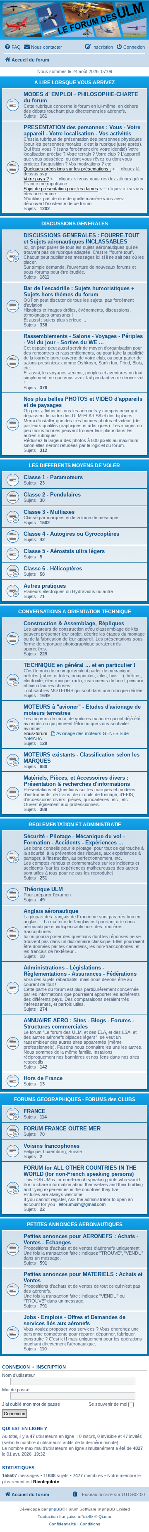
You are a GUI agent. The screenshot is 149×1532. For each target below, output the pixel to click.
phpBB (55, 1509)
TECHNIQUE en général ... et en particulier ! (79, 665)
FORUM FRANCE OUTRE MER (62, 1128)
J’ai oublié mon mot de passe (31, 1404)
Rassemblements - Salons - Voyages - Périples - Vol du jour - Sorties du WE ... (83, 339)
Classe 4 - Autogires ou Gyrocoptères (71, 534)
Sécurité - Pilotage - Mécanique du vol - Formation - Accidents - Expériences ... (74, 839)
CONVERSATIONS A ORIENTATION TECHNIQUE (74, 612)
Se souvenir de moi (108, 1404)
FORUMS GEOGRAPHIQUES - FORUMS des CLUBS (74, 1099)
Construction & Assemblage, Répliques (74, 623)
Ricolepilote (46, 1481)
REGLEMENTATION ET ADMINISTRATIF (75, 824)
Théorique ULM (43, 889)
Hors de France (43, 1078)
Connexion (16, 1366)
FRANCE (35, 1111)
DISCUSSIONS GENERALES (74, 224)
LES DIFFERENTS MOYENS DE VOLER (74, 465)
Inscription (51, 1366)
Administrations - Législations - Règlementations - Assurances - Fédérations (80, 971)
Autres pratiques (45, 586)
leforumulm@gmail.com (82, 1204)
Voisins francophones (51, 1146)
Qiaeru (105, 1516)
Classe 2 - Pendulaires (52, 495)
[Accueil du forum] (74, 19)
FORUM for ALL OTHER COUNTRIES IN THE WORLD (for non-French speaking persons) (80, 1171)
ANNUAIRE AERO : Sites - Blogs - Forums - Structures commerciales (79, 1023)
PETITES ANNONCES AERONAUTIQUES (75, 1224)
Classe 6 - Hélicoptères (53, 568)
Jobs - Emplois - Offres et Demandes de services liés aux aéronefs (74, 1320)
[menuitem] (12, 47)
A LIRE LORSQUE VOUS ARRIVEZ (74, 82)
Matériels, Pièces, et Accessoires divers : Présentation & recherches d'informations (77, 781)
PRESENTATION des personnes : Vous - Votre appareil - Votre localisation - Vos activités (82, 130)
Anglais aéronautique (51, 911)
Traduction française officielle (65, 1516)
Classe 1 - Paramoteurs (53, 477)
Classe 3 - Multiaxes (49, 512)
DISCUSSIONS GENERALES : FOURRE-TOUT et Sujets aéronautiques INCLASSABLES (81, 238)
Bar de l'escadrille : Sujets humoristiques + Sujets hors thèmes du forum (79, 291)
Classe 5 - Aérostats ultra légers (64, 551)
